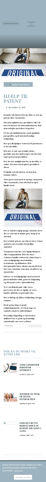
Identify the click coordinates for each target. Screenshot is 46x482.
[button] (31, 24)
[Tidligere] (13, 336)
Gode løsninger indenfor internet (29, 367)
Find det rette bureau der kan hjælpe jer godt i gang (30, 427)
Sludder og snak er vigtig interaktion (30, 396)
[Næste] (32, 336)
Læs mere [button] (18, 471)
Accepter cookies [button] (23, 477)
